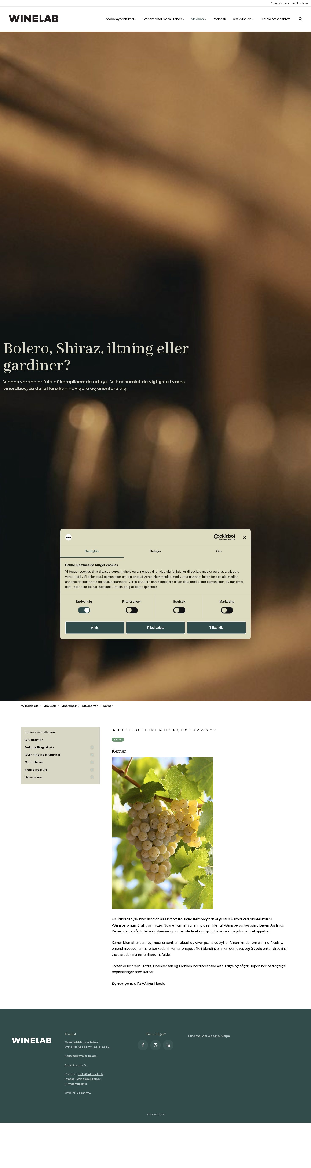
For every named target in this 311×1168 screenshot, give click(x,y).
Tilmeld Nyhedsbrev (275, 19)
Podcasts (220, 19)
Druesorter (34, 740)
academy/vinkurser (120, 19)
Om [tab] (219, 551)
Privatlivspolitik (76, 1083)
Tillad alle (216, 627)
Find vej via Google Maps (209, 1036)
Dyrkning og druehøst (42, 755)
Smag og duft (36, 770)
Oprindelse (34, 762)
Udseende (34, 777)
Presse (70, 1078)
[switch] (132, 610)
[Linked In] (168, 1045)
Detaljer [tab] (155, 551)
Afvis (95, 627)
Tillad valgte (155, 627)
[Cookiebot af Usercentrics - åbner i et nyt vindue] (216, 537)
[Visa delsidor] (92, 747)
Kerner (117, 739)
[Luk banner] (244, 537)
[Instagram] (155, 1045)
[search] (300, 19)
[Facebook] (143, 1045)
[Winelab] (34, 19)
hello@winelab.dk (90, 1074)
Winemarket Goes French (163, 19)
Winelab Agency (89, 1078)
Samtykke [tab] (92, 551)
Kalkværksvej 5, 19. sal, (81, 1055)
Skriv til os (301, 3)
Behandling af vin (39, 747)
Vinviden (197, 19)
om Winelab (242, 19)
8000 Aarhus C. (76, 1065)
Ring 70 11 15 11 (281, 3)
